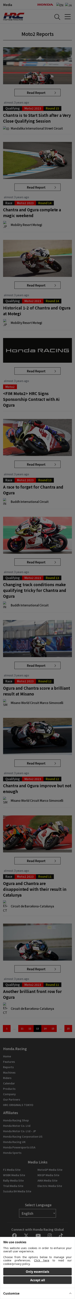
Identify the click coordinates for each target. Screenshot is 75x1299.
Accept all (37, 1280)
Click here (41, 1260)
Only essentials (37, 1271)
